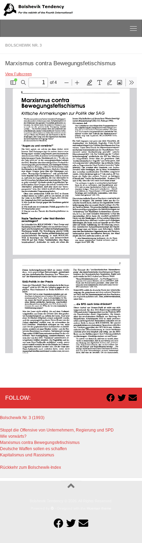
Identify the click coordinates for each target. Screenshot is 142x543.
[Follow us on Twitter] (122, 398)
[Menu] (133, 28)
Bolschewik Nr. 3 (23, 45)
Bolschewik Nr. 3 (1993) (22, 417)
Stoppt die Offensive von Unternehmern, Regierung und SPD (57, 430)
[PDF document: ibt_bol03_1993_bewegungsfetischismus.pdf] (71, 215)
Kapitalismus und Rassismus (27, 455)
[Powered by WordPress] (52, 508)
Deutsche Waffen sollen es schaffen (33, 448)
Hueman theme (99, 508)
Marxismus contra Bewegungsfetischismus (40, 442)
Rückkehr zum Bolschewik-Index (30, 467)
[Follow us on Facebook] (110, 398)
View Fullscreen (18, 74)
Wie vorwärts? (13, 436)
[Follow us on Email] (133, 398)
